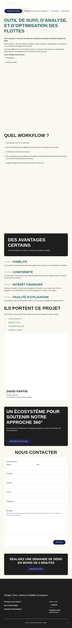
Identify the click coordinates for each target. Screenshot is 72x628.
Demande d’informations (13, 609)
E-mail (9, 492)
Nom (38, 464)
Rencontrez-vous (36, 569)
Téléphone (10, 501)
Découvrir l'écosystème (18, 441)
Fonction (9, 473)
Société (9, 483)
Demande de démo (13, 11)
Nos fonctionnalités (11, 605)
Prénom (8, 464)
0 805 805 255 (54, 612)
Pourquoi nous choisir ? (12, 601)
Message (9, 511)
